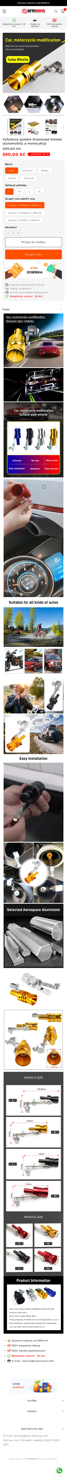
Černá (12, 178)
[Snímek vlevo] (3, 127)
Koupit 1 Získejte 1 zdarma (25, 205)
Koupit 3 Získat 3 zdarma (24, 220)
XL (39, 191)
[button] (62, 11)
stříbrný (28, 170)
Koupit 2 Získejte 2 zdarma (25, 212)
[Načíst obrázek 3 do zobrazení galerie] (51, 127)
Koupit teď (33, 254)
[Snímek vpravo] (63, 127)
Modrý (45, 170)
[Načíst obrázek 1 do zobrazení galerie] (16, 127)
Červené (29, 178)
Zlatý (12, 170)
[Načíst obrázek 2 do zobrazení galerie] (33, 127)
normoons (33, 1459)
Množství (11, 227)
